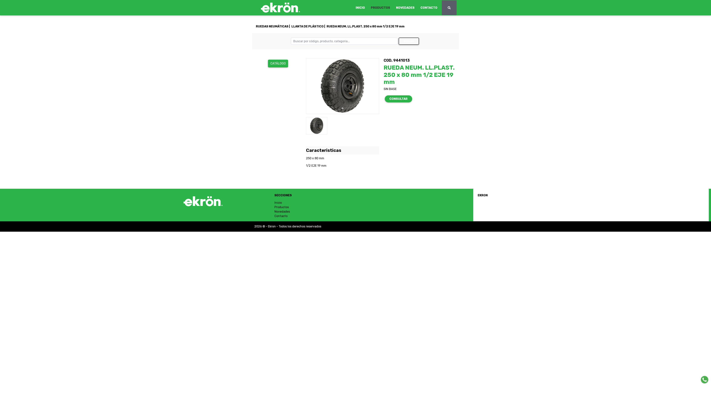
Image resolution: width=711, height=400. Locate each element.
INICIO (360, 7)
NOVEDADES (405, 7)
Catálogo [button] (278, 63)
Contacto (281, 216)
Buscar (409, 41)
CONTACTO (428, 7)
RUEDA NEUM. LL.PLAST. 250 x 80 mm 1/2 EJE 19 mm (366, 26)
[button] (311, 86)
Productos (281, 207)
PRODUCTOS (380, 7)
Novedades (282, 211)
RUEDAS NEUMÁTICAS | (273, 26)
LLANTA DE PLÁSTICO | (308, 26)
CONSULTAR (398, 99)
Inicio (278, 202)
